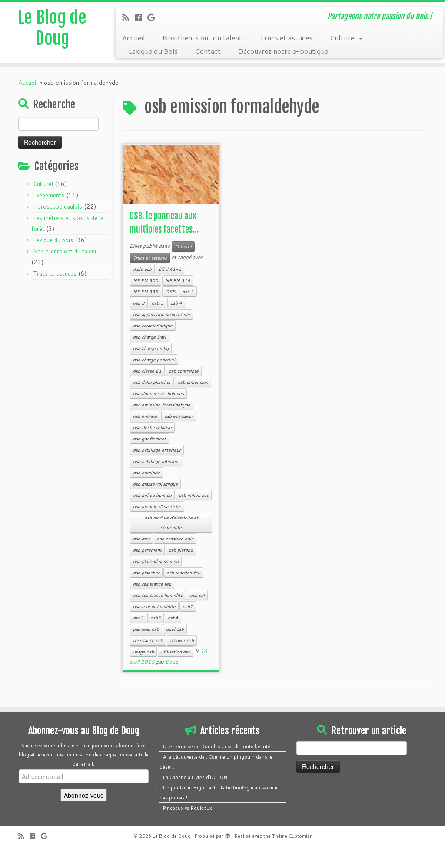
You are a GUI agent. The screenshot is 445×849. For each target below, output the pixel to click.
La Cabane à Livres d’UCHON (195, 777)
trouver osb (182, 640)
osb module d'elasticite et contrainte (171, 522)
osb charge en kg (151, 348)
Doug (171, 662)
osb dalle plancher (152, 382)
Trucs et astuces (285, 38)
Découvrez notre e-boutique (283, 51)
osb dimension (193, 382)
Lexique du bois (53, 240)
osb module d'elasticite (157, 506)
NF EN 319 (177, 280)
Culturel (344, 38)
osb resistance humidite (158, 595)
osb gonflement (149, 439)
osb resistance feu (152, 584)
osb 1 (188, 292)
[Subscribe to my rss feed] (128, 17)
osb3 (155, 618)
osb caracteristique (153, 326)
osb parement (147, 550)
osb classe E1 (147, 371)
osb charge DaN (149, 337)
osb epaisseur (178, 416)
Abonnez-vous (83, 795)
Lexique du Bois (153, 51)
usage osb (143, 652)
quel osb (175, 629)
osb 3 (157, 303)
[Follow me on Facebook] (141, 17)
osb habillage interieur (156, 461)
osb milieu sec (194, 495)
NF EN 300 (145, 280)
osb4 (173, 618)
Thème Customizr (292, 835)
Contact (208, 51)
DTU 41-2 (170, 269)
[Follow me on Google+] (153, 17)
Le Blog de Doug (51, 28)
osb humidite (146, 472)
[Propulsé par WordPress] (228, 834)
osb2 (138, 618)
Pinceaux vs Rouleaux (187, 808)
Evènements (48, 195)
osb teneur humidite (154, 606)
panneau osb (146, 629)
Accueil (133, 38)
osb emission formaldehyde (161, 405)
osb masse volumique (155, 484)
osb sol (197, 595)
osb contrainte (184, 371)
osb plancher (146, 572)
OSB (170, 292)
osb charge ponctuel (154, 359)
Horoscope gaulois (57, 206)
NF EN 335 (145, 292)
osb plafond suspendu (156, 561)
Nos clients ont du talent (202, 38)
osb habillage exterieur (157, 450)
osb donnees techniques (158, 393)
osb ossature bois (175, 539)
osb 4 (176, 303)
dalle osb (142, 269)
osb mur (141, 539)
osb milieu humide (152, 495)
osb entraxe (145, 416)
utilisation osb (175, 652)
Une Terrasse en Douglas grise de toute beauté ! (218, 746)
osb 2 (139, 303)
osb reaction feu (183, 572)
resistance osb (148, 640)
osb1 (188, 606)
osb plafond (181, 550)
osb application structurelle (161, 314)
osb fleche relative (152, 427)
